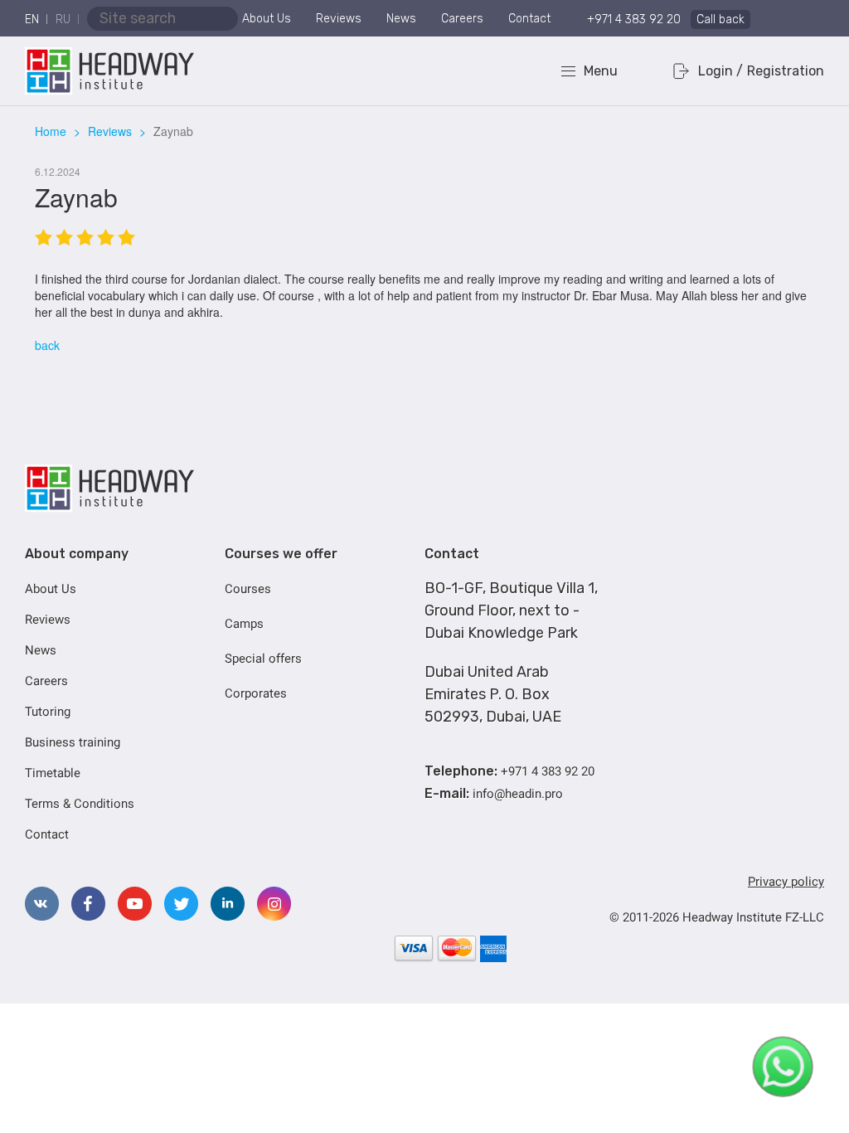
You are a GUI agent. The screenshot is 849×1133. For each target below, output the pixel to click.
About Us (266, 19)
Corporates (256, 693)
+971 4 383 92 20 (634, 19)
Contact (529, 19)
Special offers (263, 658)
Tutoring (47, 711)
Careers (462, 19)
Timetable (52, 773)
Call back (720, 19)
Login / (720, 71)
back (47, 345)
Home (50, 131)
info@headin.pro (518, 793)
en (32, 19)
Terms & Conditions (79, 803)
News (401, 19)
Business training (72, 742)
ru (63, 19)
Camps (244, 623)
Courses (248, 588)
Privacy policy (786, 881)
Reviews (338, 19)
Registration (785, 71)
